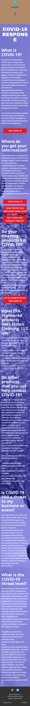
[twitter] (17, 690)
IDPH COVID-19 (15, 201)
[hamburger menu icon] (15, 13)
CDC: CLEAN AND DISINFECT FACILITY (15, 219)
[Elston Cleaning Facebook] (12, 690)
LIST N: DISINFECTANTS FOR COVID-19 (15, 299)
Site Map (24, 702)
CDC (17, 538)
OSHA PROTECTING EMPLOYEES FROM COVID (15, 209)
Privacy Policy (7, 702)
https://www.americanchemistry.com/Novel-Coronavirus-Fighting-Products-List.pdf (14, 448)
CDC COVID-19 (15, 130)
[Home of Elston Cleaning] (15, 4)
